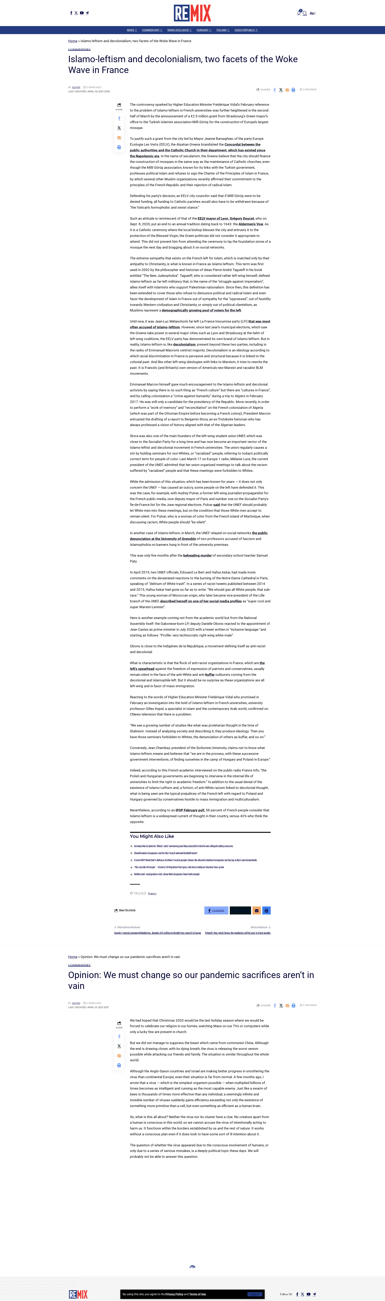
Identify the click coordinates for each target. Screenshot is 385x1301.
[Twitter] (76, 12)
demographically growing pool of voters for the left (201, 310)
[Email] (287, 89)
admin (76, 87)
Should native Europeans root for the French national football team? (166, 853)
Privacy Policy (174, 1294)
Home (72, 41)
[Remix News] (192, 13)
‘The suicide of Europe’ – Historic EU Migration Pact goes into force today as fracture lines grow (179, 867)
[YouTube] (82, 12)
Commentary (79, 49)
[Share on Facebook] (275, 89)
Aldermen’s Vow (251, 224)
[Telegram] (87, 12)
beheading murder (197, 555)
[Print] (293, 89)
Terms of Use (197, 1294)
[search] (305, 13)
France (152, 893)
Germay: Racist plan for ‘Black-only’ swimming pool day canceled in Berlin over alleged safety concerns (183, 846)
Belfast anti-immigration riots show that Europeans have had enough (167, 874)
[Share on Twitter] (281, 89)
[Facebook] (71, 12)
